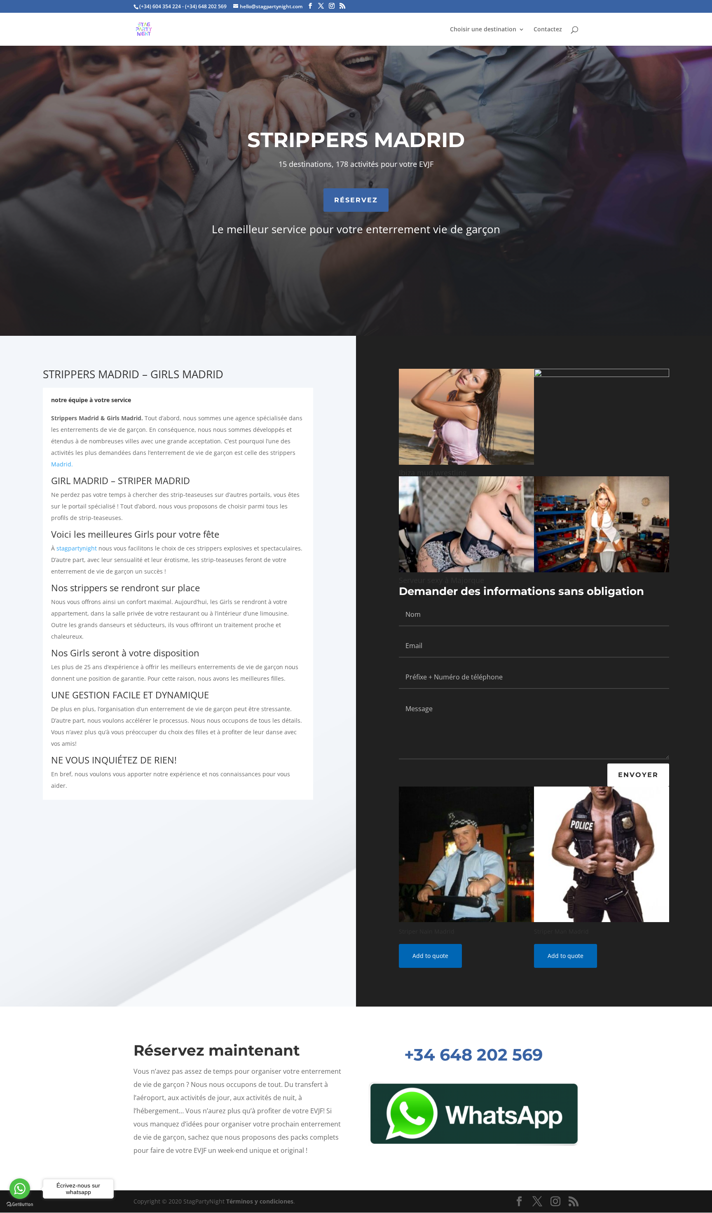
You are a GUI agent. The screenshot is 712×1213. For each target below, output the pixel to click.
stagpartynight (76, 548)
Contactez (548, 29)
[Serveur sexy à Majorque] (466, 570)
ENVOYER (638, 775)
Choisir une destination (483, 29)
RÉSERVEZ (356, 200)
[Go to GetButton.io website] (20, 1204)
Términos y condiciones (259, 1201)
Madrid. (62, 464)
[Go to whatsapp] (19, 1188)
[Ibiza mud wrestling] (466, 462)
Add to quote (430, 956)
